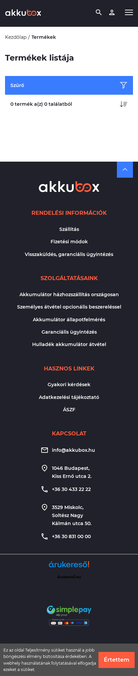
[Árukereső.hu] (69, 566)
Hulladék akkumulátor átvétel (69, 344)
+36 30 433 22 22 (71, 489)
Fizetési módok (69, 242)
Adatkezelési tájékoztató (69, 397)
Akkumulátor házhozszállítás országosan (69, 294)
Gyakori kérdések (69, 385)
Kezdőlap (15, 37)
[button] (129, 12)
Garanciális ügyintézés (69, 332)
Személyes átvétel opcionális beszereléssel (69, 307)
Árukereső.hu (69, 577)
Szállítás (69, 229)
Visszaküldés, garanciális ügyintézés (69, 254)
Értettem (116, 660)
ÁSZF (69, 410)
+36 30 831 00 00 (71, 536)
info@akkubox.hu (73, 450)
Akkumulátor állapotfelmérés (69, 320)
